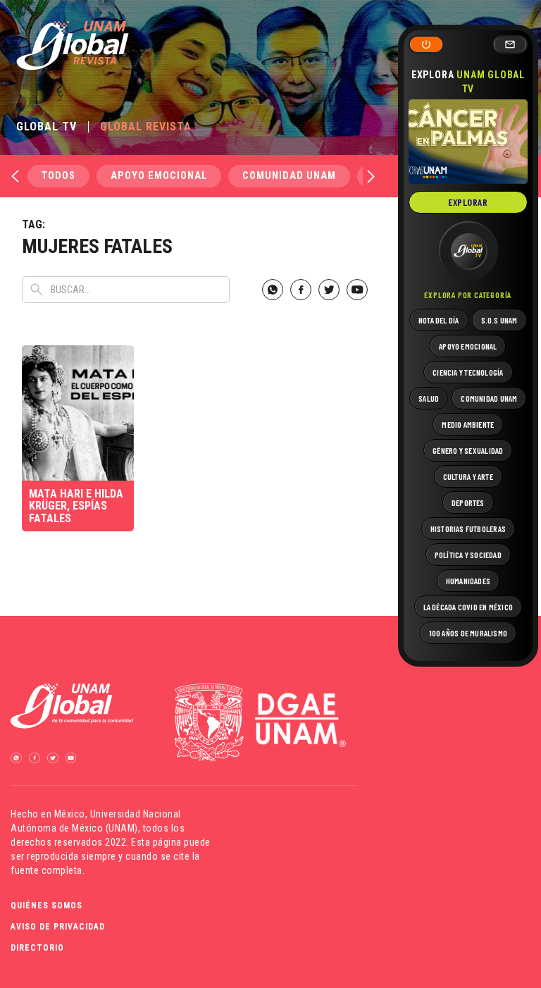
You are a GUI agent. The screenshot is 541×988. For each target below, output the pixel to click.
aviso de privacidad (58, 927)
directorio (37, 948)
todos (58, 176)
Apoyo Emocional (159, 176)
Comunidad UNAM (289, 176)
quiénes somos (46, 905)
